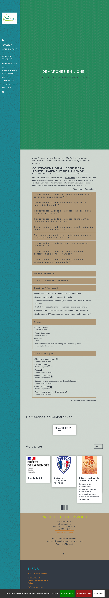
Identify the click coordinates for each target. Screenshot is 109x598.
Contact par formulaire (64, 532)
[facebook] (64, 554)
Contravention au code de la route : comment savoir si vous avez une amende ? (63, 195)
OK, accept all (67, 593)
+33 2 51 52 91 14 (64, 529)
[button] (10, 40)
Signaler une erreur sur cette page (83, 400)
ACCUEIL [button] (6, 45)
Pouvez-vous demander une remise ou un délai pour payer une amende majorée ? (63, 236)
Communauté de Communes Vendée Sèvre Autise (38, 580)
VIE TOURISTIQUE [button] (8, 79)
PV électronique (42, 365)
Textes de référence (44, 274)
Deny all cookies (84, 593)
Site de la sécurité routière (46, 359)
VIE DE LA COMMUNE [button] (7, 57)
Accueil (46, 77)
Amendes (38, 338)
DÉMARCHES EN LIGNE (75, 77)
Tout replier (78, 189)
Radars (39, 370)
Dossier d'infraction (44, 386)
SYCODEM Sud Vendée (37, 574)
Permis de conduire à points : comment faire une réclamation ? (58, 293)
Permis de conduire (42, 333)
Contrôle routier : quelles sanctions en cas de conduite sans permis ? (61, 307)
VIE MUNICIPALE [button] (9, 49)
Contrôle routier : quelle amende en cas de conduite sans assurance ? (61, 310)
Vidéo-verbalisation (44, 376)
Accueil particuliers (42, 158)
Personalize (98, 593)
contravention (70, 178)
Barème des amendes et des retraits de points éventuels (57, 381)
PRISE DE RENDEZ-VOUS (64, 517)
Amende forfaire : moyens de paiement (51, 392)
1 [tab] (62, 507)
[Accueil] (10, 19)
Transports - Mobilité (64, 158)
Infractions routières (42, 328)
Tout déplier (90, 189)
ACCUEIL (57, 77)
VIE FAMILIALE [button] (8, 63)
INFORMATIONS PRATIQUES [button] (9, 86)
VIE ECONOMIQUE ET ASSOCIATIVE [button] (10, 70)
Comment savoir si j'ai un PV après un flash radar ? (54, 297)
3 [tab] (67, 507)
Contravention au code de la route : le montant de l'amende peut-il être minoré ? (62, 220)
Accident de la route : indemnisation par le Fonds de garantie (58, 344)
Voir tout (98, 446)
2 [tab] (64, 507)
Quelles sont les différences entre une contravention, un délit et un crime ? (63, 314)
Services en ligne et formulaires (50, 281)
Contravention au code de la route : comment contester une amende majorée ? (59, 260)
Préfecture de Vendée (36, 587)
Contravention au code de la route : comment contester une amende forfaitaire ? (59, 252)
